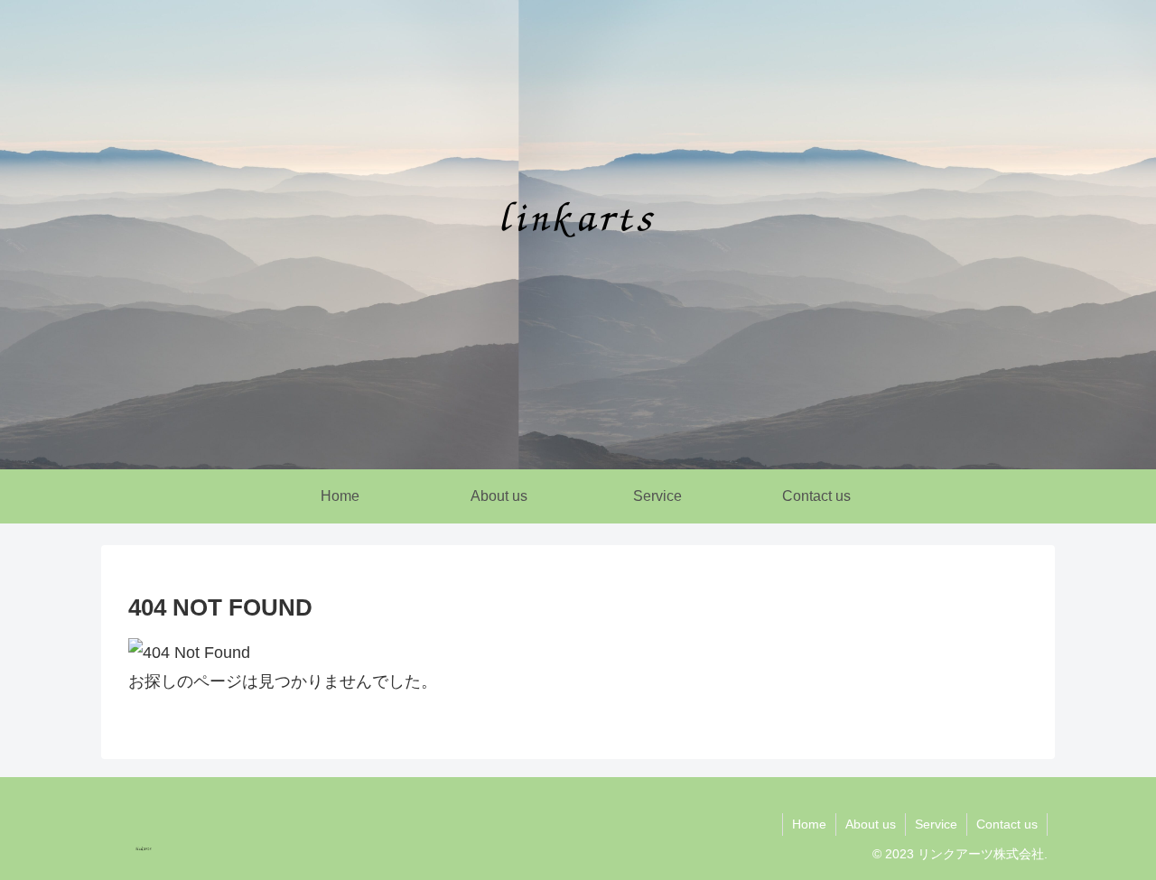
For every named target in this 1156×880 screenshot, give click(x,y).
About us (870, 824)
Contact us (1007, 824)
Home (809, 824)
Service (936, 824)
